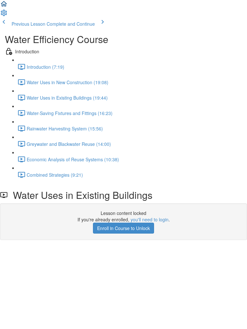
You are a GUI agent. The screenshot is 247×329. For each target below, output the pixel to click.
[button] (4, 6)
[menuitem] (4, 15)
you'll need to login (150, 219)
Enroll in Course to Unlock (123, 228)
